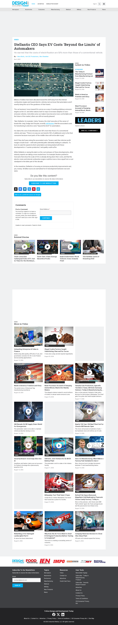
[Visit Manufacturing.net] (86, 561)
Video (16, 40)
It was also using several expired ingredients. (59, 354)
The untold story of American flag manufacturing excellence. (24, 389)
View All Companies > (89, 130)
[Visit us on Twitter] (58, 614)
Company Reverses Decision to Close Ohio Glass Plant (88, 535)
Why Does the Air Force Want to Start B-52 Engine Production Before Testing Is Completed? (59, 536)
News (77, 420)
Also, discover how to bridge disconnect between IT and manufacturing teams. (87, 464)
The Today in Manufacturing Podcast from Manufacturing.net (84, 74)
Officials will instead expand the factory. (87, 538)
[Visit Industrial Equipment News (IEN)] (44, 561)
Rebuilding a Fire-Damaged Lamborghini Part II (24, 535)
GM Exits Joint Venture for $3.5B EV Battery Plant (58, 460)
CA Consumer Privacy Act (79, 618)
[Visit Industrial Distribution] (73, 561)
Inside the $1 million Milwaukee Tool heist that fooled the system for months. (58, 498)
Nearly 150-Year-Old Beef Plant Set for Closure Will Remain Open (89, 425)
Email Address (45, 209)
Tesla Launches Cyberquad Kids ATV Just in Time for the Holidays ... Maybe (24, 259)
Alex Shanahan (43, 56)
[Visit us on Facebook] (53, 614)
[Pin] (34, 189)
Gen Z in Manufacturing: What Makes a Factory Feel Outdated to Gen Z (89, 460)
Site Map (91, 618)
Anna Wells (20, 56)
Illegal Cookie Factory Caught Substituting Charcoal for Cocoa (83, 85)
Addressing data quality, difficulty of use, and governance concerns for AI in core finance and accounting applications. (28, 356)
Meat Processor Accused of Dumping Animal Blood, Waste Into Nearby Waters (82, 108)
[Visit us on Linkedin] (62, 614)
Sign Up (18, 585)
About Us (26, 618)
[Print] (16, 189)
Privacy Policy (51, 618)
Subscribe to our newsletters (43, 183)
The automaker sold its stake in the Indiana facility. (58, 464)
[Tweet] (29, 189)
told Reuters (50, 123)
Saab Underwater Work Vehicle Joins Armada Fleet (69, 259)
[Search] (99, 4)
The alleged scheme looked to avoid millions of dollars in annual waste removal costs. (59, 393)
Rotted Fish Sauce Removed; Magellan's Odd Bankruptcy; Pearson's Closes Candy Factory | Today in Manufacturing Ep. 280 (89, 497)
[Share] (20, 189)
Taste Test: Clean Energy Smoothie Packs (47, 258)
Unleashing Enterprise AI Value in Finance (26, 350)
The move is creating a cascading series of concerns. (58, 541)
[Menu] (104, 4)
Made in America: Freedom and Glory (82, 96)
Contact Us (34, 618)
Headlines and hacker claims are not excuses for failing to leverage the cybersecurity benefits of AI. (28, 465)
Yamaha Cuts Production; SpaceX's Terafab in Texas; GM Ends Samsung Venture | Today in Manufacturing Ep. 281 (88, 388)
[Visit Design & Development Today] (18, 561)
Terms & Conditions (64, 618)
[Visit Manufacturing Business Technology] (100, 561)
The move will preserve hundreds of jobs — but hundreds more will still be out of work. (88, 430)
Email (14, 576)
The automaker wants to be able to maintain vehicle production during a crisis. (27, 430)
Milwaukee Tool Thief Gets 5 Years (57, 495)
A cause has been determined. (23, 538)
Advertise (43, 618)
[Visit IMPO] (59, 561)
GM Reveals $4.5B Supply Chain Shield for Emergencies (28, 425)
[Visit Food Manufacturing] (32, 561)
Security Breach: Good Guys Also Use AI (27, 460)
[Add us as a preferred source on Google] (38, 189)
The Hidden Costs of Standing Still (91, 258)
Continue (46, 218)
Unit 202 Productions (32, 56)
